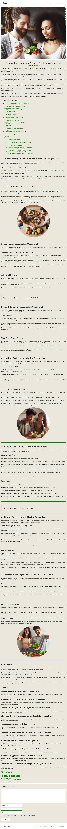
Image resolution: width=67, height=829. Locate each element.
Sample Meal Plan (10, 123)
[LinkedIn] (14, 776)
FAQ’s (5, 137)
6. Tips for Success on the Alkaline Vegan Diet (14, 126)
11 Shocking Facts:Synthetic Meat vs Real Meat (11, 781)
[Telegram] (12, 776)
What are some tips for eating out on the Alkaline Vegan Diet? (19, 150)
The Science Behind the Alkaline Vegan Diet (15, 106)
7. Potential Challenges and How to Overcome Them (15, 131)
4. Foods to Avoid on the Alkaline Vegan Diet (13, 117)
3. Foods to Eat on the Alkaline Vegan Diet (13, 112)
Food (4, 778)
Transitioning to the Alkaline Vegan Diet (14, 128)
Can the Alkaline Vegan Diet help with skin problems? (17, 140)
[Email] (7, 776)
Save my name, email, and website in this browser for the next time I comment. (19, 815)
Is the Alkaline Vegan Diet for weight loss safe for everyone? (18, 142)
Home (51, 3)
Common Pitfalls (9, 133)
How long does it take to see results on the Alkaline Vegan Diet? (19, 144)
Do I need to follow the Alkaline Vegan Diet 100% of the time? (19, 147)
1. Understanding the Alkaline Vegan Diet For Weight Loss (16, 103)
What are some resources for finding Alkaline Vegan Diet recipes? (19, 153)
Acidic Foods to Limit (10, 119)
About (60, 3)
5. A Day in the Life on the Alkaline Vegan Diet (14, 122)
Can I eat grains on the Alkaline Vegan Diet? (15, 145)
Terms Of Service (60, 826)
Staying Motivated (10, 130)
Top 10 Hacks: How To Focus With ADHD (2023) (12, 779)
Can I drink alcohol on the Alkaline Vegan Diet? (16, 148)
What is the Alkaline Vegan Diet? (13, 105)
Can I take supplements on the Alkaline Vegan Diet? (17, 151)
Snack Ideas (8, 125)
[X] (16, 776)
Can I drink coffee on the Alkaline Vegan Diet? (15, 139)
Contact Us (41, 826)
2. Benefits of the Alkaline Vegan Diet (12, 108)
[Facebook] (2, 776)
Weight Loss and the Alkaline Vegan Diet (14, 109)
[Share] (19, 776)
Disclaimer (6, 154)
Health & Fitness (8, 778)
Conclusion (6, 136)
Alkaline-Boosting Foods (11, 114)
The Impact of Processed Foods (12, 120)
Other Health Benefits (10, 111)
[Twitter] (5, 776)
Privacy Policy (53, 826)
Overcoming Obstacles (10, 134)
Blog (56, 3)
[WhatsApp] (9, 776)
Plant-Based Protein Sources (12, 116)
